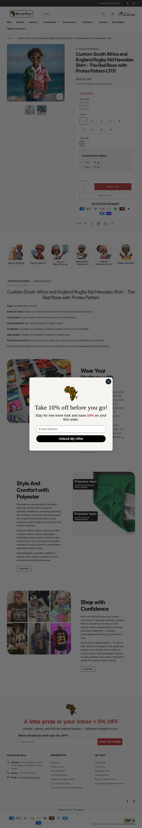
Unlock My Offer (71, 439)
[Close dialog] (108, 381)
